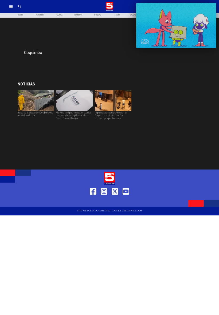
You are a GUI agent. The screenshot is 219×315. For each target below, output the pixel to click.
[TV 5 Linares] (20, 10)
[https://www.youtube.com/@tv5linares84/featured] (126, 201)
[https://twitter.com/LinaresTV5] (115, 201)
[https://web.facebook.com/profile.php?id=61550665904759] (93, 201)
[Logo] (109, 10)
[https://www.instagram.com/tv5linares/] (104, 201)
